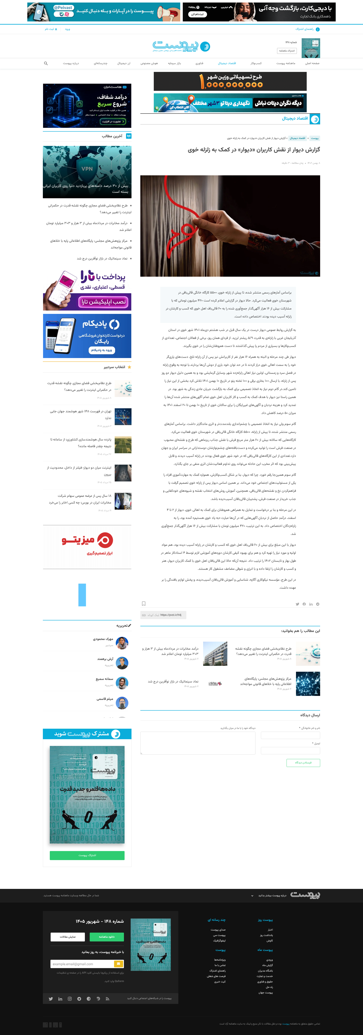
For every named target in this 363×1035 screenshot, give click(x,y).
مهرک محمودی (103, 639)
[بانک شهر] (230, 81)
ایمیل (317, 744)
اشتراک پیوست (87, 855)
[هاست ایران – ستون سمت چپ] (87, 106)
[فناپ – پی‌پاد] (87, 336)
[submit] (118, 964)
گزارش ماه (267, 965)
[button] (45, 63)
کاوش (270, 941)
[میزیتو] (87, 547)
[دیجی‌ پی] (259, 12)
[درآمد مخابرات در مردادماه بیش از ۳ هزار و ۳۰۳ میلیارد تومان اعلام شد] (215, 665)
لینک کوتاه (153, 615)
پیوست (314, 138)
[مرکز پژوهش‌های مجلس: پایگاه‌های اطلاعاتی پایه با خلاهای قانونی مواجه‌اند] (308, 695)
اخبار (270, 930)
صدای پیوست (218, 930)
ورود (67, 29)
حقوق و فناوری (265, 982)
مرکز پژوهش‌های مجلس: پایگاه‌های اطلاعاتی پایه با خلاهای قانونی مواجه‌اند (265, 681)
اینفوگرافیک (219, 941)
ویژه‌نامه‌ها (220, 960)
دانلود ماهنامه (106, 937)
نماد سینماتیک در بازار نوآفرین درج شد (173, 681)
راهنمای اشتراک (305, 29)
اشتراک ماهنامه (287, 51)
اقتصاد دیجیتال (295, 118)
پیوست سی (219, 935)
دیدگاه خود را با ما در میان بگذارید (237, 728)
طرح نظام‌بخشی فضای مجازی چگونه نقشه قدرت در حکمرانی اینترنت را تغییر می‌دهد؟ (263, 651)
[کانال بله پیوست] (103, 12)
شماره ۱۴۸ (291, 42)
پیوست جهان (266, 993)
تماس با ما (220, 965)
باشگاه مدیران (265, 971)
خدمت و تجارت (265, 976)
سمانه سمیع (104, 679)
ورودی (269, 960)
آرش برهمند (105, 659)
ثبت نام (50, 29)
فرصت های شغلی (216, 976)
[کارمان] (87, 594)
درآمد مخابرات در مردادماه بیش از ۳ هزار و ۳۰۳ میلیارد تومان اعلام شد (170, 651)
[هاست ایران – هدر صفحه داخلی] (230, 102)
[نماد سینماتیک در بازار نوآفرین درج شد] (215, 695)
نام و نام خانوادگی (310, 728)
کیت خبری (220, 982)
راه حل (269, 987)
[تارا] (87, 288)
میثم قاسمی (105, 699)
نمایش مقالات (68, 937)
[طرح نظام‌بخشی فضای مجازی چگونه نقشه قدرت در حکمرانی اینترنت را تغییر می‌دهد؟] (308, 665)
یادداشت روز (266, 935)
